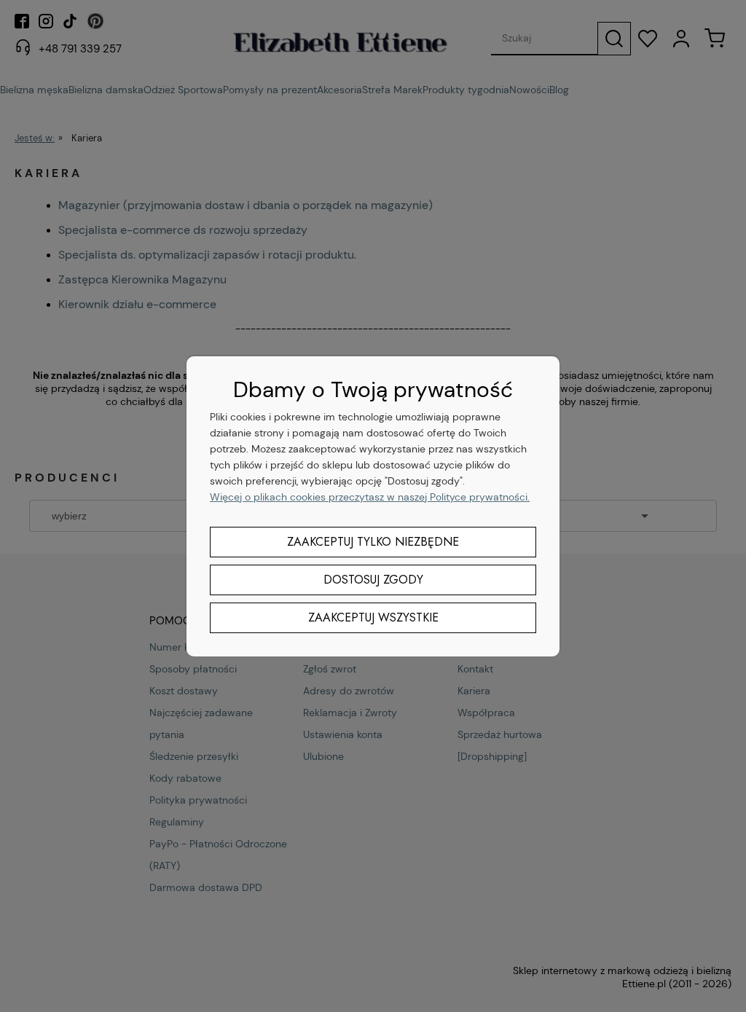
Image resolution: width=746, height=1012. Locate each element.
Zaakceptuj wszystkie (373, 617)
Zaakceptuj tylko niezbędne (373, 541)
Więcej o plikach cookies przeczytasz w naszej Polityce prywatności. (370, 496)
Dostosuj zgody (373, 579)
